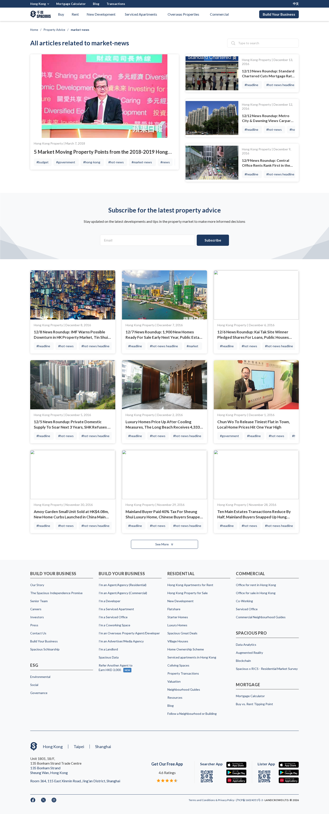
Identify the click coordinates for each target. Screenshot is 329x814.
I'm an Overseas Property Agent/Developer (129, 633)
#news (165, 162)
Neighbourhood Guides (183, 689)
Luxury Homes (177, 625)
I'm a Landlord (108, 649)
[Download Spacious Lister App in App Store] (289, 765)
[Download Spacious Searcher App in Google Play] (236, 773)
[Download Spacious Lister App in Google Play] (289, 773)
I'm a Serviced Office (113, 617)
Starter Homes (177, 617)
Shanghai (103, 746)
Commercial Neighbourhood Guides (261, 617)
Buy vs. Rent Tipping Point (254, 704)
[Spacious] (40, 14)
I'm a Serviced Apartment (116, 609)
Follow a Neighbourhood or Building (192, 713)
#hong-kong (91, 162)
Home (34, 30)
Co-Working (244, 601)
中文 (296, 3)
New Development (101, 14)
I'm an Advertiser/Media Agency (121, 641)
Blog (96, 4)
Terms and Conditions (202, 800)
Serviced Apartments (141, 14)
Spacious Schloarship (45, 649)
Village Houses (177, 641)
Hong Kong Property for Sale (187, 593)
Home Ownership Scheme (185, 649)
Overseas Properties (183, 14)
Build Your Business (279, 14)
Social (34, 685)
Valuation (174, 681)
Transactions (116, 4)
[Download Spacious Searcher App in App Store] (236, 765)
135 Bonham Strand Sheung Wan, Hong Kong (49, 770)
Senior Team (39, 601)
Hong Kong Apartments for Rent (190, 585)
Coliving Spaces (178, 665)
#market (192, 346)
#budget (42, 162)
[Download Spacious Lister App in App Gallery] (289, 780)
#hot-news (116, 162)
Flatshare (173, 609)
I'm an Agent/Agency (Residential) (122, 585)
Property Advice (54, 30)
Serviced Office (247, 609)
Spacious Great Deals (182, 633)
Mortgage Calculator (71, 4)
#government (65, 162)
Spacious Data (109, 657)
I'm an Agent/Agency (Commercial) (123, 593)
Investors (37, 617)
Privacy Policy (226, 800)
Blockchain (243, 661)
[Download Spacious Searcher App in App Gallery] (236, 780)
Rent (75, 14)
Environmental (40, 677)
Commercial (219, 14)
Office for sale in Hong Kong (256, 593)
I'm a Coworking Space (114, 625)
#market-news (142, 162)
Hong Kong (38, 4)
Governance (38, 693)
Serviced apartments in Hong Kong (191, 657)
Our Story (37, 585)
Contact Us (38, 633)
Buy (61, 14)
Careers (35, 609)
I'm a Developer (109, 601)
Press (34, 625)
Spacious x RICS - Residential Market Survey (267, 669)
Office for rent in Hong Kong (256, 585)
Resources (174, 697)
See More (162, 544)
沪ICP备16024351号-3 (249, 800)
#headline (251, 85)
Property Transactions (183, 673)
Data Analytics (246, 644)
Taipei (79, 746)
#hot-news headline (280, 85)
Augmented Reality (249, 652)
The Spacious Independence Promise (56, 593)
